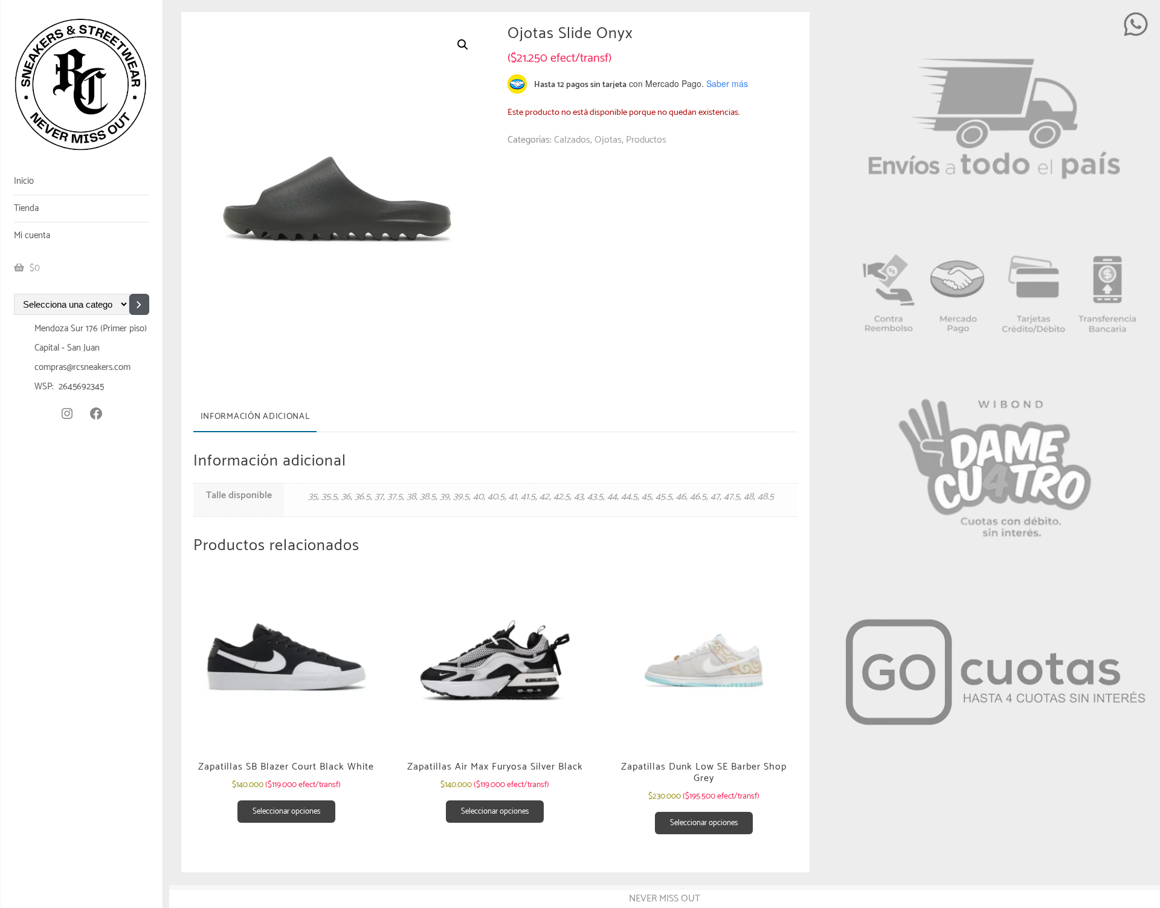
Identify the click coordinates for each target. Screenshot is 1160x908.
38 (411, 496)
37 (379, 496)
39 (444, 496)
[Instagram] (67, 413)
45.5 (664, 496)
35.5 (329, 496)
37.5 (394, 496)
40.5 (496, 496)
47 (715, 496)
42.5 (561, 496)
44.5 (629, 496)
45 (646, 496)
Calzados (572, 140)
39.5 (461, 496)
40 (478, 496)
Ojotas (608, 140)
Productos (646, 140)
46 (681, 496)
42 (544, 496)
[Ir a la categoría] (139, 304)
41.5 (528, 496)
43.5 (595, 496)
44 (612, 496)
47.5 (732, 496)
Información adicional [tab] (255, 416)
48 (748, 496)
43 (578, 496)
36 (345, 496)
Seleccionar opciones (286, 811)
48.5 (766, 496)
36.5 (362, 496)
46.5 (698, 496)
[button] (463, 45)
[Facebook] (96, 413)
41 (513, 496)
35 (312, 496)
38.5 (428, 496)
